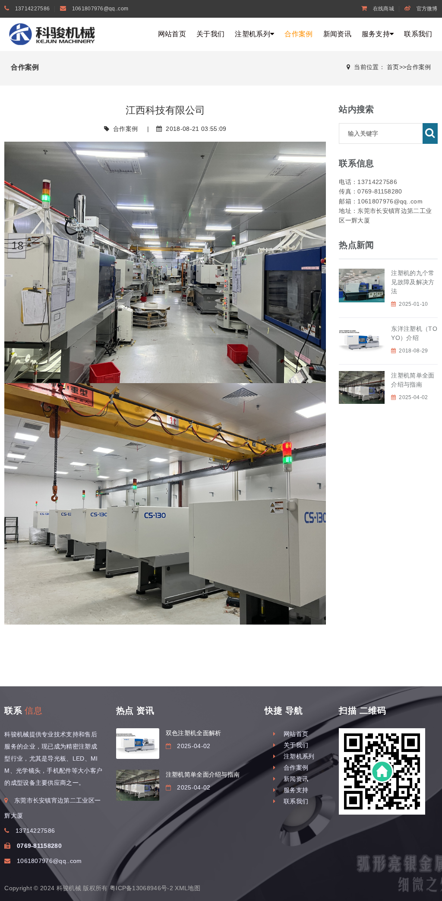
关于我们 (210, 34)
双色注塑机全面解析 (193, 733)
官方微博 (426, 9)
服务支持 (376, 34)
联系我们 (418, 34)
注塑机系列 (252, 34)
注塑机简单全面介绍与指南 (203, 774)
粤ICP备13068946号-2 (141, 888)
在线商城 (382, 9)
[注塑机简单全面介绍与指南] (137, 785)
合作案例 (298, 34)
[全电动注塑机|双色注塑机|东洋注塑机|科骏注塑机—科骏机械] (54, 33)
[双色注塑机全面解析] (137, 743)
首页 (393, 66)
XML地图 (187, 888)
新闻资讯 (337, 34)
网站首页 (172, 34)
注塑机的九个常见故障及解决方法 (412, 282)
